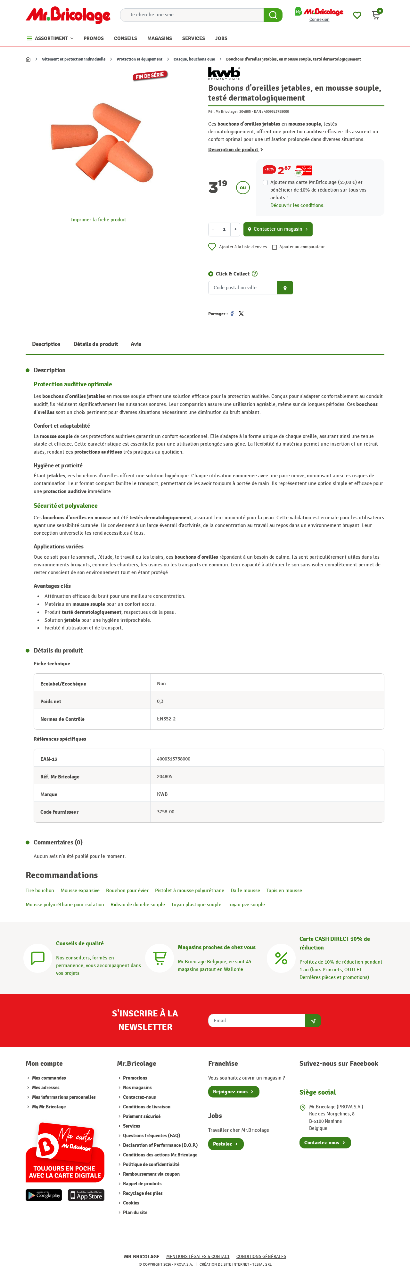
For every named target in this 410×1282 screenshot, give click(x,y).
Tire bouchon (40, 891)
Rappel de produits (142, 1184)
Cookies (130, 1203)
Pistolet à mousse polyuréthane (189, 891)
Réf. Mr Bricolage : (223, 111)
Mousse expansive (80, 891)
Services (131, 1126)
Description (46, 344)
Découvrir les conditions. (297, 205)
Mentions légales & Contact (198, 1256)
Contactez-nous (139, 1097)
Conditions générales (261, 1256)
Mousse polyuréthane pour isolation (65, 905)
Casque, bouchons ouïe (194, 59)
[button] (376, 15)
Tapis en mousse (284, 891)
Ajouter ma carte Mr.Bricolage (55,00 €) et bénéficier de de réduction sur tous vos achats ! (318, 190)
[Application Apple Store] (86, 1195)
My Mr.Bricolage (49, 1107)
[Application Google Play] (44, 1195)
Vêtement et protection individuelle (73, 59)
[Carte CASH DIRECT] (281, 957)
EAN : (258, 111)
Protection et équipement (139, 59)
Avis (136, 344)
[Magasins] (160, 957)
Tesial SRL (262, 1264)
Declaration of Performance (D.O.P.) (160, 1145)
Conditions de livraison (146, 1107)
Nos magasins (137, 1088)
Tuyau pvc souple (246, 905)
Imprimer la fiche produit (98, 220)
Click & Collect (233, 274)
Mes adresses (46, 1088)
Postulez (222, 1144)
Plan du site (134, 1213)
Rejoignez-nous (230, 1092)
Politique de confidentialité (150, 1165)
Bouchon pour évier (127, 891)
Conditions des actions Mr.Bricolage (159, 1155)
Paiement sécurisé (141, 1117)
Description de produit (233, 149)
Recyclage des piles (142, 1193)
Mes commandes (49, 1078)
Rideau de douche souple (138, 905)
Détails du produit (95, 344)
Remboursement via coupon (151, 1174)
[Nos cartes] (65, 1149)
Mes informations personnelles (64, 1097)
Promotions (134, 1078)
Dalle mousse (245, 891)
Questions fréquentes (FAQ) (151, 1136)
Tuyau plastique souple (196, 905)
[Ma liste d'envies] (357, 15)
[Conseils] (38, 957)
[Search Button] (273, 15)
